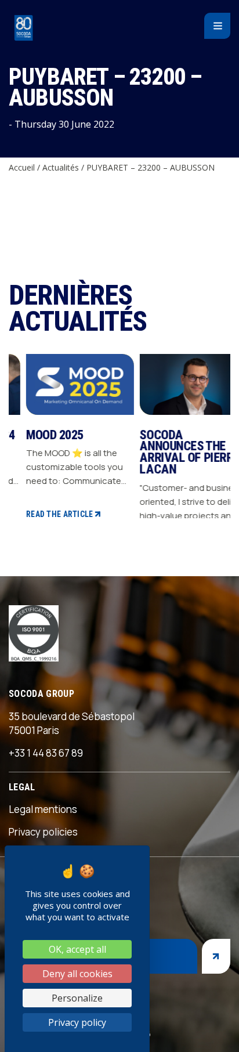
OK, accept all (77, 949)
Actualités (60, 167)
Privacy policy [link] (77, 1022)
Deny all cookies (77, 973)
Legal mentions (43, 809)
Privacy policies (43, 831)
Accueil (22, 167)
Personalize (77, 998)
